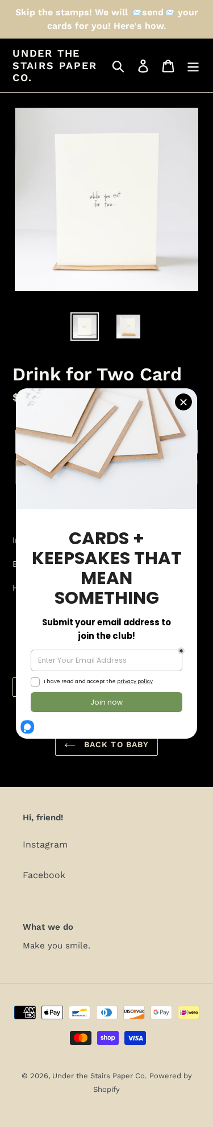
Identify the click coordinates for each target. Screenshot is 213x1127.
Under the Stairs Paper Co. (54, 65)
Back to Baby (115, 744)
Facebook (44, 875)
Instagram (45, 844)
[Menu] (193, 65)
